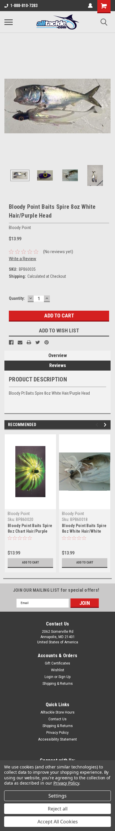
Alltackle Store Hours (57, 712)
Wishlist (57, 670)
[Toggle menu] (8, 22)
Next (106, 106)
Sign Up (64, 677)
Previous (8, 106)
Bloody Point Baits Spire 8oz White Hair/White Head (84, 531)
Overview (57, 355)
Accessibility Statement (57, 739)
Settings (57, 796)
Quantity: (17, 298)
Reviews (57, 365)
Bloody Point (19, 513)
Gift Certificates (57, 663)
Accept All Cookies (57, 821)
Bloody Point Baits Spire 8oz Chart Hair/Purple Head (30, 531)
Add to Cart (30, 562)
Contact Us (57, 719)
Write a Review (22, 258)
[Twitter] (37, 342)
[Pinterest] (46, 342)
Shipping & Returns (57, 684)
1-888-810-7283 (23, 5)
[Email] (20, 342)
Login (49, 677)
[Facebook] (11, 342)
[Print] (29, 342)
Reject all (58, 808)
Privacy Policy (57, 733)
